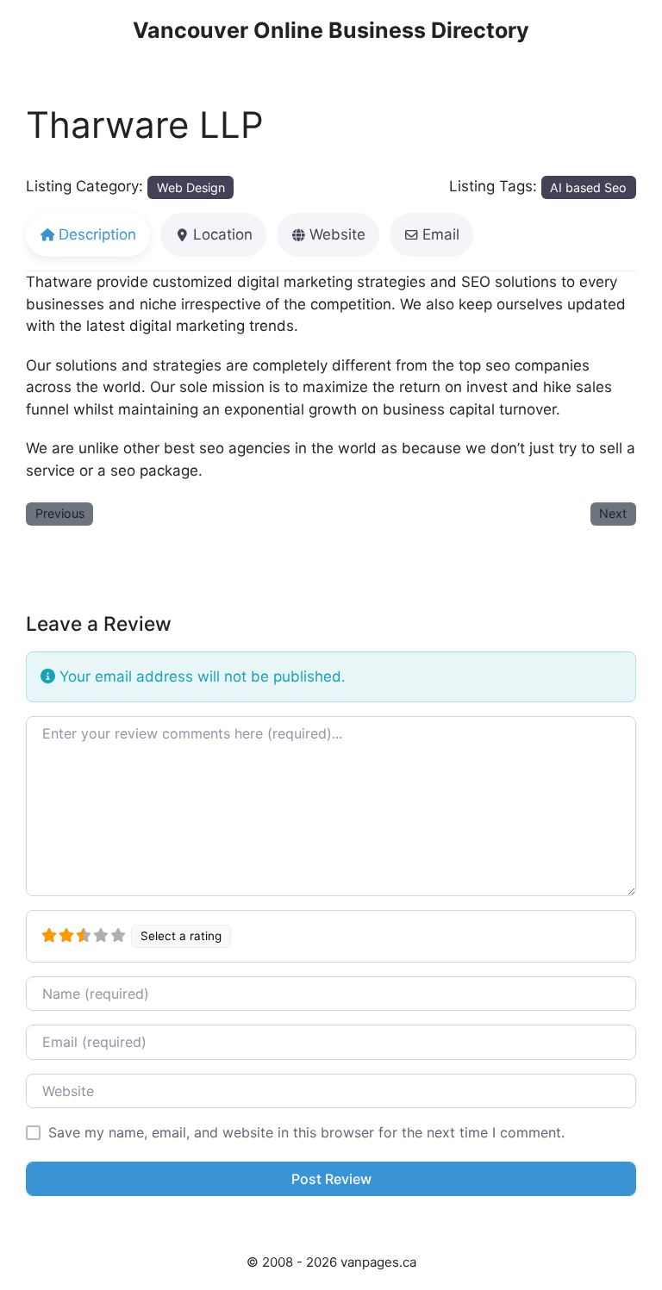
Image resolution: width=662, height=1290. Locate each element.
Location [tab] (223, 234)
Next (613, 513)
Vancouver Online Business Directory (331, 30)
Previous (59, 513)
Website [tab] (337, 234)
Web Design (191, 187)
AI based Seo (588, 187)
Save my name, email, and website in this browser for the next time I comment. (306, 1132)
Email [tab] (440, 234)
